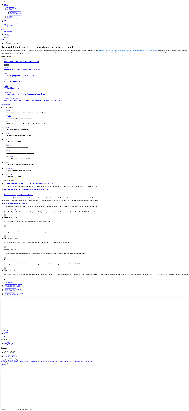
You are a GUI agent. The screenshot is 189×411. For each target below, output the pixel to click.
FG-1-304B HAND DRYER (14, 82)
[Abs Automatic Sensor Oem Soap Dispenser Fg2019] (8, 133)
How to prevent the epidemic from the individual (18, 195)
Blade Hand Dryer (9, 296)
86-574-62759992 (8, 32)
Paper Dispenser (10, 16)
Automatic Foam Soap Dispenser (26, 361)
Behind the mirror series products (14, 19)
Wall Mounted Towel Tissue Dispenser (14, 293)
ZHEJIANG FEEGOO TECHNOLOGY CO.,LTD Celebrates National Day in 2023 (29, 183)
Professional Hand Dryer (104, 50)
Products (6, 5)
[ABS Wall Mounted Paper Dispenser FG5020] (8, 145)
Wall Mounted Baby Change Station (13, 284)
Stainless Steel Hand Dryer (15, 15)
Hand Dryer (9, 9)
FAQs (5, 21)
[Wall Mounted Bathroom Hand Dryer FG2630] (5, 59)
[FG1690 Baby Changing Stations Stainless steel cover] (8, 116)
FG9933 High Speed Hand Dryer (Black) (19, 76)
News (5, 20)
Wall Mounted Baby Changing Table (9, 361)
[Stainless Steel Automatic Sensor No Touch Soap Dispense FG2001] (7, 162)
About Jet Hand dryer (10, 209)
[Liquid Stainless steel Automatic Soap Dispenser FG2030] (8, 151)
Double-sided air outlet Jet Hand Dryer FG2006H (18, 158)
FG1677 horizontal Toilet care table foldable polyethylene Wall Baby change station (26, 112)
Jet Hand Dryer (13, 12)
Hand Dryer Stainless (10, 292)
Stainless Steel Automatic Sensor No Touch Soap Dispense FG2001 (22, 164)
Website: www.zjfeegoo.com (10, 356)
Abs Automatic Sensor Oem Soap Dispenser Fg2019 (18, 135)
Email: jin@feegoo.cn (9, 353)
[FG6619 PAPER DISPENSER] (9, 174)
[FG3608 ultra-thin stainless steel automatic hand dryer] (8, 92)
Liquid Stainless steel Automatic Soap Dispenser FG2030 (20, 153)
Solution (5, 23)
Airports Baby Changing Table (12, 294)
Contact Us (6, 26)
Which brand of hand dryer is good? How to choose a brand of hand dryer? (27, 189)
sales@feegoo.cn (12, 355)
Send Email (3, 364)
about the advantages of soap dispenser (15, 203)
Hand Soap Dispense (9, 282)
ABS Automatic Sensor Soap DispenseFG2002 (17, 129)
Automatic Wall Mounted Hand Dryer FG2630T (22, 69)
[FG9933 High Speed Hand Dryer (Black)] (6, 73)
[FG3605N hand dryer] (6, 86)
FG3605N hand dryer (12, 88)
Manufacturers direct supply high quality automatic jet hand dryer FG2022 (32, 100)
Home (5, 4)
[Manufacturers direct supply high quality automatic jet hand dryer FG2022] (11, 98)
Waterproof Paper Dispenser (55, 361)
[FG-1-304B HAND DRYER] (6, 79)
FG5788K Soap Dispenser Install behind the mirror (18, 170)
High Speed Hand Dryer (15, 11)
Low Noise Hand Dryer (15, 13)
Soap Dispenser (10, 7)
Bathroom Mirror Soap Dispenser (12, 285)
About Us (6, 24)
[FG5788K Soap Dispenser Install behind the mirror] (9, 168)
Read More (6, 64)
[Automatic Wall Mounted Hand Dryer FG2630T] (6, 67)
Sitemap (9, 360)
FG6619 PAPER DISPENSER (13, 176)
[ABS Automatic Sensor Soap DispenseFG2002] (7, 127)
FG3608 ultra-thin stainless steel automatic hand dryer (24, 94)
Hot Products (4, 360)
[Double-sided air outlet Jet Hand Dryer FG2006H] (9, 156)
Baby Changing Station (11, 8)
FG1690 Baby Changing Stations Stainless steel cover (19, 118)
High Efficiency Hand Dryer (118, 50)
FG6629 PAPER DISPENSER (13, 141)
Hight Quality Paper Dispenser (41, 361)
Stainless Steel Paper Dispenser (149, 50)
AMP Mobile (15, 360)
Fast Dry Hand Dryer (10, 290)
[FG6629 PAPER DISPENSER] (7, 139)
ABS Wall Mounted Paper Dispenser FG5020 (17, 147)
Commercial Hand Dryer (68, 361)
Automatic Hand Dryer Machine (12, 286)
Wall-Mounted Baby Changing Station (84, 361)
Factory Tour (9, 25)
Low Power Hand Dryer (10, 288)
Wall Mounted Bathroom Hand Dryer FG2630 (21, 62)
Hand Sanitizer (9, 17)
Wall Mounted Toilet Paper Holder (133, 50)
